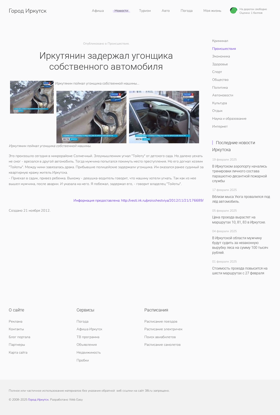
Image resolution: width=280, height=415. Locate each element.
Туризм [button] (145, 10)
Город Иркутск (27, 11)
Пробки (83, 360)
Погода (186, 10)
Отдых (217, 110)
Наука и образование (229, 118)
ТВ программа (88, 337)
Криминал (220, 40)
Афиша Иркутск (89, 329)
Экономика (221, 56)
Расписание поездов (160, 321)
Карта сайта (18, 352)
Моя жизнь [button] (212, 10)
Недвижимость (89, 352)
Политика (220, 87)
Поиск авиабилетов (160, 337)
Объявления (87, 344)
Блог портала (19, 337)
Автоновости (222, 95)
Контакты (16, 329)
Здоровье (220, 64)
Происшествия (224, 48)
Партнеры (17, 344)
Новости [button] (121, 10)
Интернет (220, 126)
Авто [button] (166, 10)
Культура (219, 103)
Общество (220, 79)
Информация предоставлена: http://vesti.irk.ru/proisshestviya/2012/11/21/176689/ (138, 200)
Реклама (15, 321)
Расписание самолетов (162, 344)
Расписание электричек (163, 329)
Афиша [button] (98, 10)
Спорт (217, 71)
